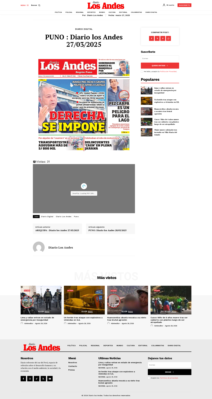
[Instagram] (30, 378)
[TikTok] (36, 378)
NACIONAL (102, 368)
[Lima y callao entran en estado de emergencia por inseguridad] (146, 90)
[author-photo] (22, 323)
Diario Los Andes (63, 216)
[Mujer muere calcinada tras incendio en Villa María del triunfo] (146, 132)
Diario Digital (47, 216)
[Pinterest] (162, 38)
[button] (36, 5)
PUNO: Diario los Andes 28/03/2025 (107, 230)
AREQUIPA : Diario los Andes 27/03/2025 (57, 230)
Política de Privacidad (168, 71)
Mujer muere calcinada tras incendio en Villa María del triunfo (165, 132)
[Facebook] (151, 38)
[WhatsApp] (168, 38)
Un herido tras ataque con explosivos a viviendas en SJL (166, 100)
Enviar (168, 372)
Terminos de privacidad (169, 378)
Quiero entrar (158, 66)
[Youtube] (50, 378)
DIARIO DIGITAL (84, 29)
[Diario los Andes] (39, 247)
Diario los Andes (95, 15)
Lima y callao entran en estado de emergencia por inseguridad (165, 90)
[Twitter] (157, 38)
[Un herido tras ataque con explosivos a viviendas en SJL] (146, 101)
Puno (76, 216)
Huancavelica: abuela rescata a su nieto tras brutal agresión (166, 111)
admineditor (28, 323)
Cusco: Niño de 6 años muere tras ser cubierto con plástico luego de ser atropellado (166, 121)
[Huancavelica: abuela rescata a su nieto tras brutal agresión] (146, 111)
